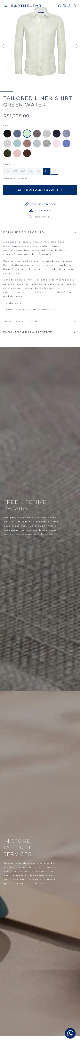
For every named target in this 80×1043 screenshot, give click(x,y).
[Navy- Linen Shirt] (57, 133)
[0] (74, 6)
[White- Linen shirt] (7, 143)
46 (39, 171)
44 (31, 171)
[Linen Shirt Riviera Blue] (66, 133)
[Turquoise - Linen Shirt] (17, 143)
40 (15, 171)
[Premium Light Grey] (47, 143)
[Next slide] (77, 46)
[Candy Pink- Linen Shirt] (57, 143)
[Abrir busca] (59, 6)
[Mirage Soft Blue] (37, 143)
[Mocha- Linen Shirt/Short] (37, 133)
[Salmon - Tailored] (17, 153)
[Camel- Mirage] (27, 143)
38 (7, 171)
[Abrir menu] (5, 5)
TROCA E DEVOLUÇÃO (21, 321)
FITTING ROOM (42, 210)
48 (47, 171)
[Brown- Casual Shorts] (27, 153)
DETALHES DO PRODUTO (24, 232)
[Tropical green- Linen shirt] (7, 153)
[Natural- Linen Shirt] (47, 133)
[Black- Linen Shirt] (7, 133)
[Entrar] (69, 6)
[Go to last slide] (2, 46)
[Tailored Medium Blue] (17, 133)
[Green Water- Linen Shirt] (27, 133)
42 (23, 171)
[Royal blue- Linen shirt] (66, 143)
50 (55, 171)
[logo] (26, 6)
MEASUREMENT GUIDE (43, 204)
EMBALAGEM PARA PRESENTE (28, 332)
